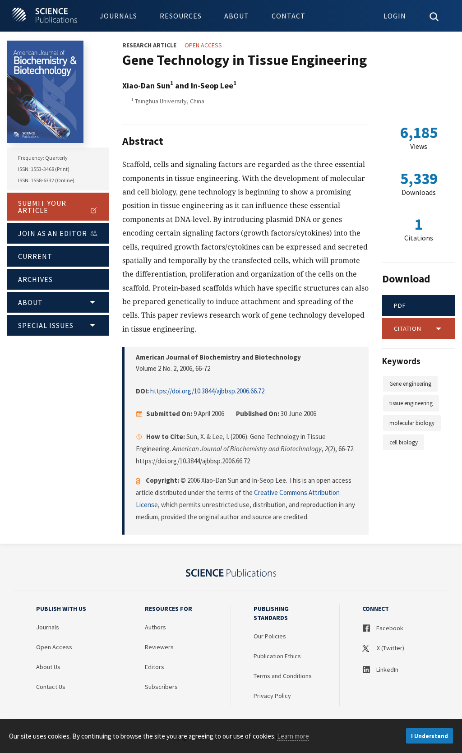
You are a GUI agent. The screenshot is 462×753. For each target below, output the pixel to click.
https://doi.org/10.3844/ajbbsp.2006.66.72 (207, 391)
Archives (35, 279)
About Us (48, 667)
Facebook (389, 628)
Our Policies (270, 636)
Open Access (54, 647)
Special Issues (46, 325)
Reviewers (159, 647)
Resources (181, 15)
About (236, 15)
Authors (155, 627)
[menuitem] (118, 16)
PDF (400, 305)
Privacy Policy (272, 696)
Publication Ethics (277, 656)
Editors (154, 667)
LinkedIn (386, 669)
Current (35, 256)
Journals (118, 15)
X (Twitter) (389, 648)
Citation (407, 328)
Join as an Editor (52, 233)
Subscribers (161, 687)
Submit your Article (42, 207)
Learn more (293, 736)
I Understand (429, 736)
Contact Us (50, 687)
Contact (288, 15)
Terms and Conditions (283, 676)
